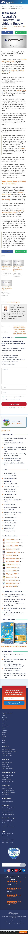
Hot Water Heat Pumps (10, 507)
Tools (3, 831)
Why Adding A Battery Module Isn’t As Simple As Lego (15, 660)
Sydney (3, 715)
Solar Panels (7, 526)
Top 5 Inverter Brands (7, 788)
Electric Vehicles (9, 489)
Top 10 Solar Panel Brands (8, 749)
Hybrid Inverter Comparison (8, 792)
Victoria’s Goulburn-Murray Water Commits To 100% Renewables (19, 327)
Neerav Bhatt (10, 568)
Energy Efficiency (9, 494)
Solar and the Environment (12, 512)
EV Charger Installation (7, 812)
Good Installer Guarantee (8, 781)
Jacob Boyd (9, 586)
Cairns (3, 728)
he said (22, 148)
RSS (16, 540)
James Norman (10, 583)
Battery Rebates (5, 766)
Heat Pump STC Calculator (8, 827)
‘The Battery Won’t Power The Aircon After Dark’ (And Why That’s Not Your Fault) (15, 675)
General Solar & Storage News (13, 302)
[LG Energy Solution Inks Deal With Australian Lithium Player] (18, 263)
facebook (5, 870)
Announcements (8, 476)
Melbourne (4, 730)
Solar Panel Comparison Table (9, 751)
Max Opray (9, 571)
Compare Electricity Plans (8, 840)
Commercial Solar (9, 484)
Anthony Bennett (11, 558)
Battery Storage (8, 478)
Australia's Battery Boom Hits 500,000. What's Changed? (12, 459)
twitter (12, 870)
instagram (8, 870)
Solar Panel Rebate (6, 753)
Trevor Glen (9, 555)
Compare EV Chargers (7, 810)
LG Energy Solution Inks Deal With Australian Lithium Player (17, 269)
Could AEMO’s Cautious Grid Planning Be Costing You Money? (14, 665)
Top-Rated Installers (6, 779)
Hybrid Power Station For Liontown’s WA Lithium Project (6, 268)
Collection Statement (19, 923)
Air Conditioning (8, 473)
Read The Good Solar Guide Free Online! (14, 646)
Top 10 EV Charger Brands (8, 808)
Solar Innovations (9, 517)
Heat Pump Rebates (6, 825)
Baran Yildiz (9, 577)
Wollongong (4, 719)
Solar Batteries (6, 760)
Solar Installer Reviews (7, 775)
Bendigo (4, 734)
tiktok (20, 870)
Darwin (3, 742)
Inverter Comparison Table (8, 790)
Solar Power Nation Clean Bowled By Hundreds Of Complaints (15, 455)
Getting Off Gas (8, 504)
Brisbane (4, 722)
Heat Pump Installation (7, 823)
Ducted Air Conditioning (7, 801)
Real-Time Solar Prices (7, 842)
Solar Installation (9, 520)
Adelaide (4, 736)
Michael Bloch (17, 27)
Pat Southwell (10, 564)
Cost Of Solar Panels (7, 755)
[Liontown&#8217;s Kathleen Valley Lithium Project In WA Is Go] (6, 283)
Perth (3, 738)
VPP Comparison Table (7, 768)
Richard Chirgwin (11, 552)
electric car (14, 70)
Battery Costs (5, 764)
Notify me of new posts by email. (12, 399)
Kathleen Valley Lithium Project (13, 60)
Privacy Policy (23, 407)
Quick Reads (7, 510)
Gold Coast (4, 724)
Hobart (3, 740)
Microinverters (5, 794)
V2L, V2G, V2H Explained (8, 814)
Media (12, 921)
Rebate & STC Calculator (8, 833)
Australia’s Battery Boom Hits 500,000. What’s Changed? (12, 669)
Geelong (4, 732)
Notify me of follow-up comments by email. (15, 397)
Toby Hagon (9, 574)
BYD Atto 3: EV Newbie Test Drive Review (14, 464)
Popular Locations (7, 713)
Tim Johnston (10, 580)
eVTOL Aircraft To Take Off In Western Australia (19, 332)
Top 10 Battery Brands (7, 762)
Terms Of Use (9, 923)
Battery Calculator (6, 838)
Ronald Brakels (10, 543)
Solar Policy (7, 528)
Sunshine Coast (5, 726)
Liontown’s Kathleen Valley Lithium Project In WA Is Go (6, 288)
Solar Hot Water (8, 515)
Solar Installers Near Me (8, 772)
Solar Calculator (5, 836)
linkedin (23, 870)
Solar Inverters (8, 523)
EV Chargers (7, 497)
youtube (16, 870)
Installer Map (5, 777)
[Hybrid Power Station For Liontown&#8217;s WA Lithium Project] (6, 263)
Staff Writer (9, 549)
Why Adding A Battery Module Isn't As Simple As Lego (15, 439)
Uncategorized (8, 531)
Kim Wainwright (10, 561)
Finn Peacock (10, 540)
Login (6, 921)
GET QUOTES (23, 932)
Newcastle (4, 717)
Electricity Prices (9, 492)
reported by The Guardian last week (12, 211)
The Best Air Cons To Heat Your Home (13, 444)
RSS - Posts (6, 431)
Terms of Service (14, 408)
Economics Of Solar (10, 486)
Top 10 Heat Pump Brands (8, 821)
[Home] (2, 6)
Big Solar (6, 481)
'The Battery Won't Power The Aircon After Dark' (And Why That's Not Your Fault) (15, 449)
